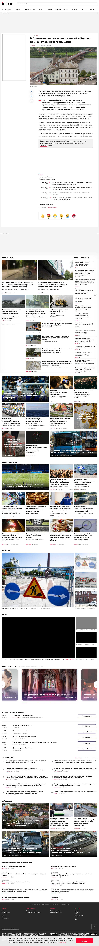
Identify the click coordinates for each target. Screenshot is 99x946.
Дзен (76, 918)
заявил (74, 141)
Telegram (77, 912)
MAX (76, 913)
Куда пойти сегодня (56, 912)
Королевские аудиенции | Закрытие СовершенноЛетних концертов (35, 742)
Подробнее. (62, 942)
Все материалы (7, 9)
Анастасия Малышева (46, 45)
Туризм (49, 9)
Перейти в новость (71, 659)
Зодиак (74, 9)
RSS (76, 919)
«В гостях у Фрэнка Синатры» (22, 725)
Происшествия (30, 9)
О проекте (55, 904)
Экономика (5, 918)
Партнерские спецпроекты (33, 912)
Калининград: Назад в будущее (23, 715)
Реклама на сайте (35, 904)
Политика (4, 916)
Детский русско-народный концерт (24, 736)
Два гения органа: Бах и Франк (23, 748)
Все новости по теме (46, 204)
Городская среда (53, 207)
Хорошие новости (62, 9)
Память (92, 9)
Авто (3, 915)
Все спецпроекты (31, 910)
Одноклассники (79, 915)
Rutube (77, 916)
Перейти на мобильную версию (10, 929)
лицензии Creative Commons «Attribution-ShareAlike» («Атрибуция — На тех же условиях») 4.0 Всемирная (73, 934)
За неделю (87, 757)
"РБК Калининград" (50, 96)
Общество (4, 913)
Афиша (18, 9)
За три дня (78, 757)
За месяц (94, 757)
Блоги (41, 9)
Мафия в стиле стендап (20, 731)
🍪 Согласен (84, 940)
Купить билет (87, 716)
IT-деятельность (64, 904)
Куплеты (83, 9)
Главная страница (55, 910)
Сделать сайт (46, 904)
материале (43, 145)
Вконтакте (78, 910)
